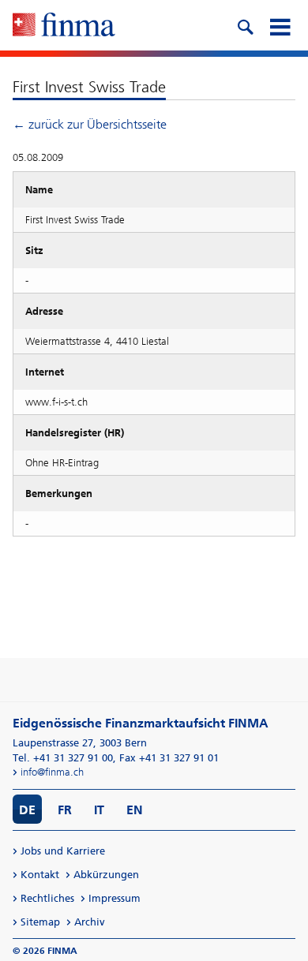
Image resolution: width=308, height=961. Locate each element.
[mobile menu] (279, 25)
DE (27, 809)
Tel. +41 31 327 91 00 (63, 758)
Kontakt (40, 875)
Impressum (114, 898)
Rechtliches (47, 898)
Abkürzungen (106, 875)
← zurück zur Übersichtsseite (90, 124)
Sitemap (40, 922)
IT (99, 809)
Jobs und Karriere (63, 851)
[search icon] (245, 25)
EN (134, 809)
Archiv (89, 922)
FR (65, 809)
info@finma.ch (52, 772)
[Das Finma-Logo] (64, 26)
